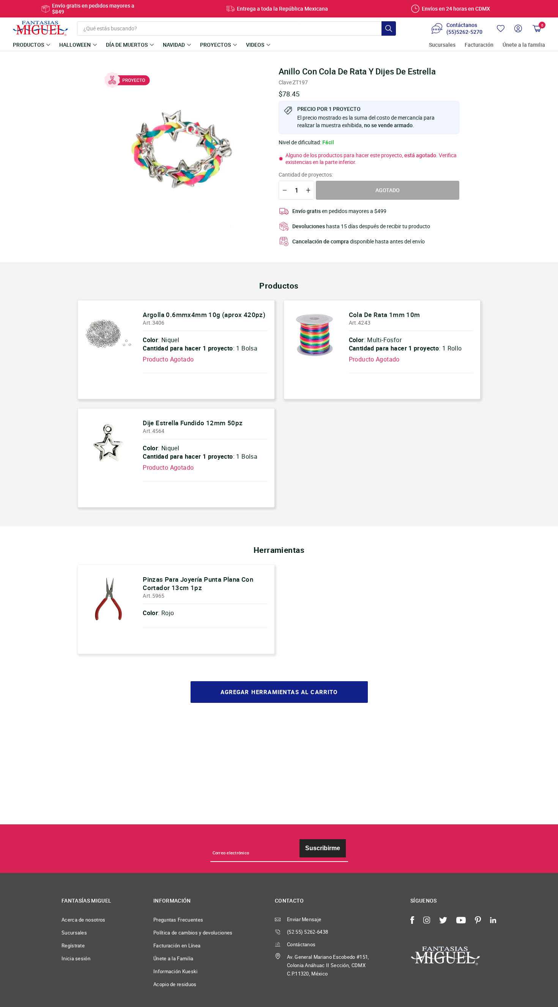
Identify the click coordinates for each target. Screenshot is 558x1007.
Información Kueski (175, 971)
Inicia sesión (75, 958)
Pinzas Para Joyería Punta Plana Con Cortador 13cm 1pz (198, 583)
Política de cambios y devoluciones (193, 932)
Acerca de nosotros (83, 919)
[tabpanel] (181, 148)
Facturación (479, 45)
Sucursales (442, 45)
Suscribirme (322, 848)
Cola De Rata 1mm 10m (384, 314)
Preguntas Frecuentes (178, 919)
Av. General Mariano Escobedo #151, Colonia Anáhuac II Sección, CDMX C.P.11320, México (328, 965)
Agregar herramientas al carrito (279, 692)
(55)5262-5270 (464, 32)
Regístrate (73, 945)
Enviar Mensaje (304, 919)
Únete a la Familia (173, 958)
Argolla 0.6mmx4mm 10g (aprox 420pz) (204, 314)
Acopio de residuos (175, 984)
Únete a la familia (524, 45)
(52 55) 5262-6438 (307, 931)
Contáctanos (301, 944)
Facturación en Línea (176, 945)
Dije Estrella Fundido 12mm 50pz (193, 422)
